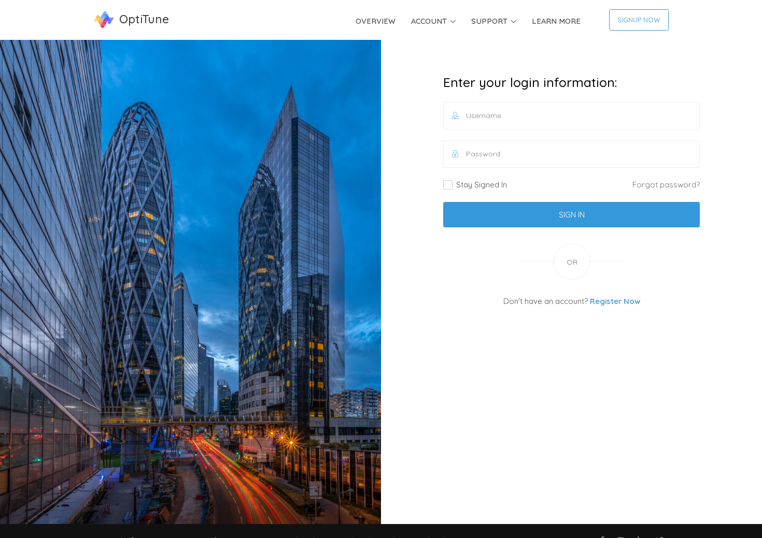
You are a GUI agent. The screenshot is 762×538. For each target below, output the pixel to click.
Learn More (556, 21)
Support (489, 21)
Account (429, 21)
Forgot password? (666, 185)
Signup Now (638, 20)
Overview (376, 21)
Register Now (615, 301)
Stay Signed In (481, 185)
